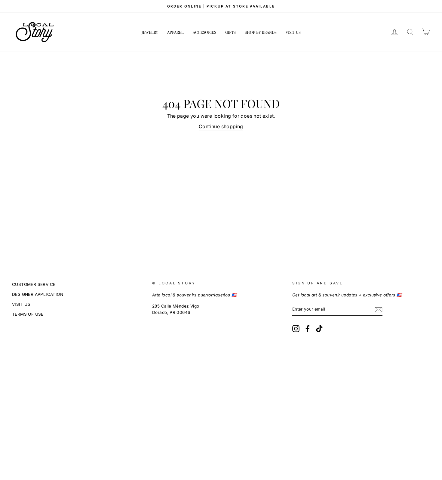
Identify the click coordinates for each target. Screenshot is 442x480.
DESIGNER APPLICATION (37, 294)
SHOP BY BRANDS (261, 32)
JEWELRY (150, 32)
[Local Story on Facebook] (307, 328)
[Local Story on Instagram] (295, 328)
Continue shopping (221, 126)
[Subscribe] (378, 310)
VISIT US (293, 32)
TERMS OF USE (28, 314)
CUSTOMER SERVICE (33, 284)
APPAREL (175, 32)
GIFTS (230, 32)
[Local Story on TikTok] (319, 328)
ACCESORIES (204, 32)
